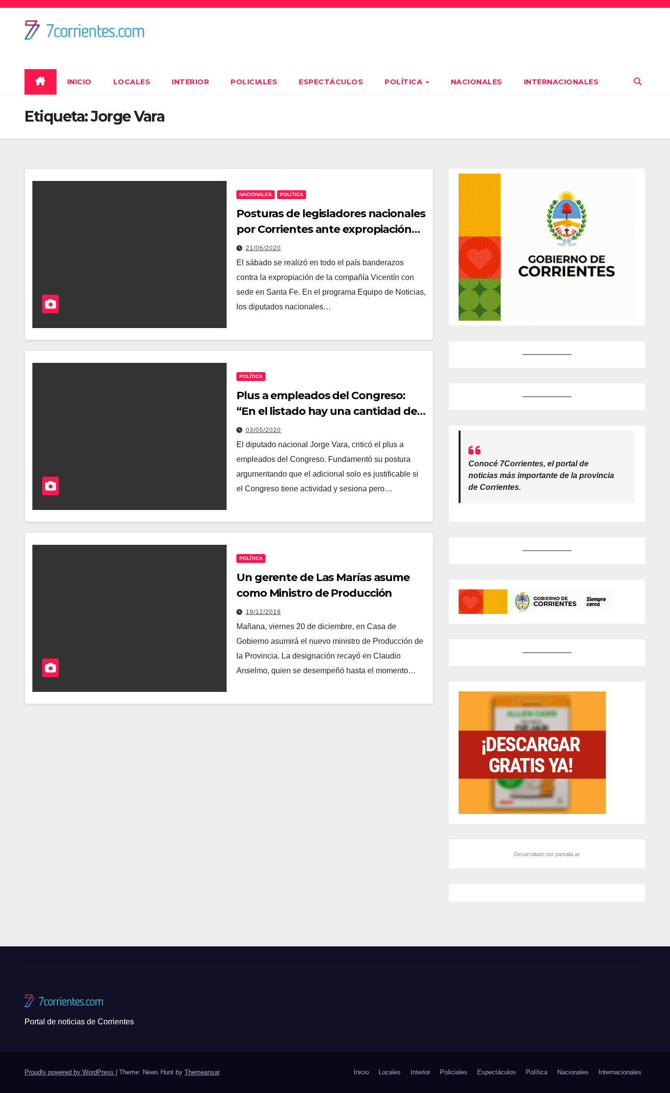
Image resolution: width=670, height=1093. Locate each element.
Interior (190, 81)
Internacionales (561, 81)
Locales (132, 81)
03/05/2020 (263, 430)
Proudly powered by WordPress (70, 1072)
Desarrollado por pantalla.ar (547, 854)
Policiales (254, 81)
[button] (638, 81)
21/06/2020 (263, 248)
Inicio (79, 81)
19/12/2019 (263, 612)
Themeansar (201, 1072)
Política (405, 81)
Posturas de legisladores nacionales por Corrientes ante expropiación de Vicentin (330, 229)
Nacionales (476, 81)
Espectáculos (331, 81)
